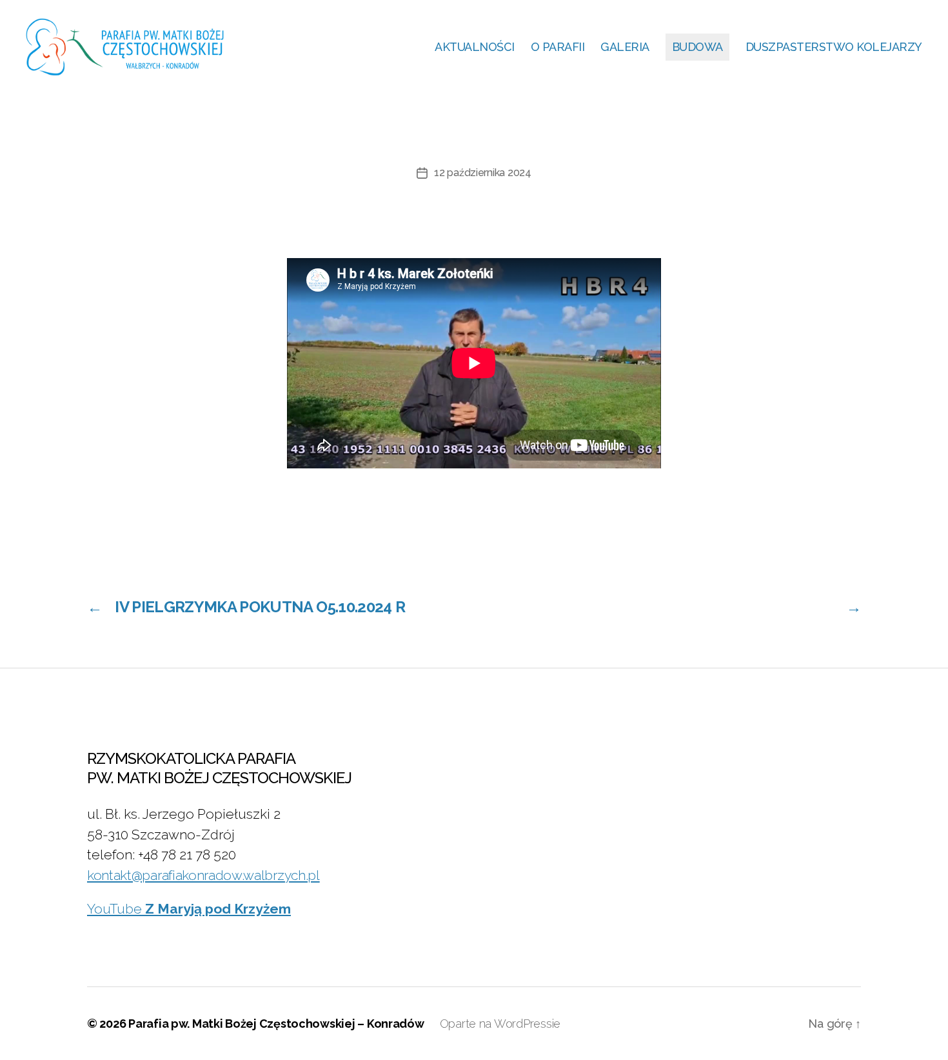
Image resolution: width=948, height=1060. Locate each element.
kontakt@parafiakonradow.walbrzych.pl (203, 875)
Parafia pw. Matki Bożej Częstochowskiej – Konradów (276, 1023)
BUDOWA (697, 47)
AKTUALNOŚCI (475, 47)
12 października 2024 (482, 172)
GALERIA (624, 47)
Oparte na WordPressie (500, 1023)
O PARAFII (558, 47)
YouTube (189, 909)
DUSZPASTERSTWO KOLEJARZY (834, 47)
